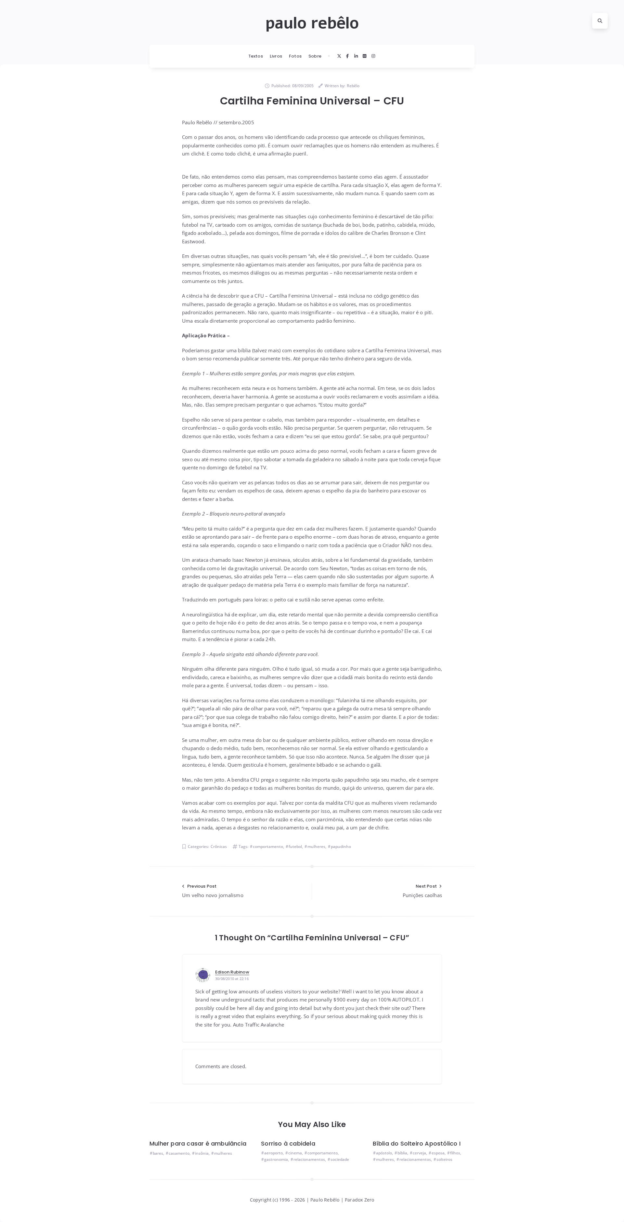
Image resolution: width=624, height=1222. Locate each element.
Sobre (314, 56)
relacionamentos (309, 1159)
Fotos (295, 56)
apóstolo (384, 1153)
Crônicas (219, 846)
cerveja (419, 1153)
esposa (438, 1153)
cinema (295, 1153)
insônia (202, 1153)
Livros (276, 56)
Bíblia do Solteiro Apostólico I (417, 1143)
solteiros (444, 1159)
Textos (255, 56)
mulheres (316, 846)
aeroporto (273, 1153)
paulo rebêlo (312, 23)
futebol (295, 846)
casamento (179, 1153)
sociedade (340, 1159)
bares (158, 1153)
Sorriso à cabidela (288, 1143)
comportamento (268, 846)
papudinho (341, 846)
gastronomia (276, 1159)
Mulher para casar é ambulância (198, 1143)
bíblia (402, 1153)
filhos (455, 1153)
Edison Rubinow (232, 972)
